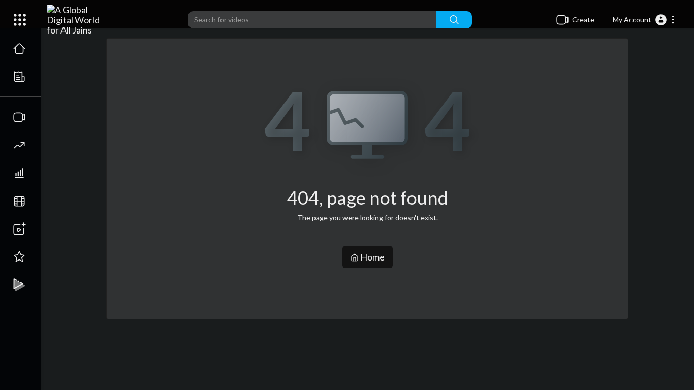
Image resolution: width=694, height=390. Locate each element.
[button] (644, 19)
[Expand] (20, 20)
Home (372, 257)
